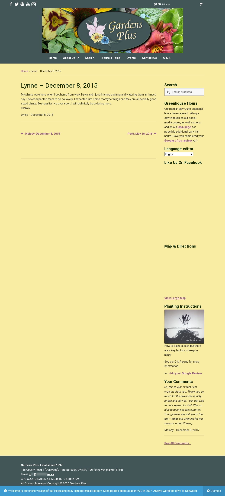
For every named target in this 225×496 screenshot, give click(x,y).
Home (53, 58)
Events (131, 58)
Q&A (180, 127)
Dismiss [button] (216, 490)
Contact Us (149, 58)
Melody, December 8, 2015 (42, 134)
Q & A (167, 58)
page (187, 127)
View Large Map (175, 298)
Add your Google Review (185, 373)
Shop (88, 58)
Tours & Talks (111, 58)
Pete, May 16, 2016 (139, 134)
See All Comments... (177, 443)
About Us (69, 58)
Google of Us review (178, 140)
